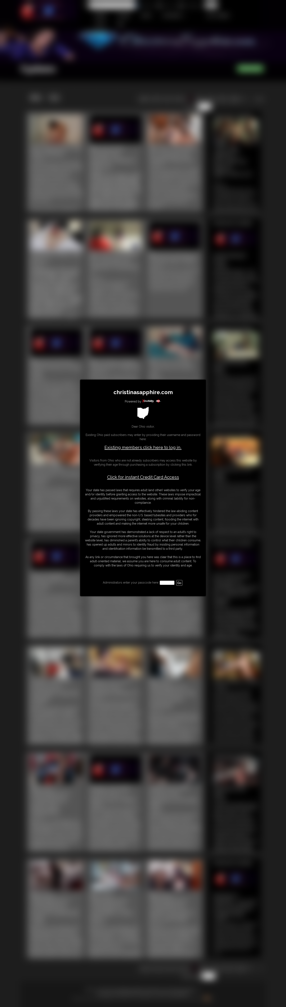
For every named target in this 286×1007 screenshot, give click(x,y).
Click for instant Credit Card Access (143, 477)
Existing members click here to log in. (143, 447)
